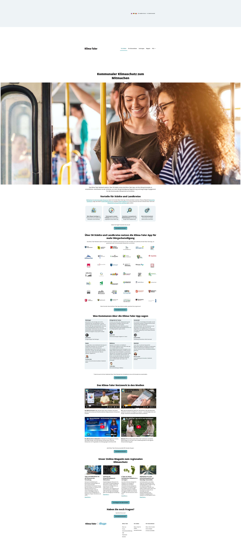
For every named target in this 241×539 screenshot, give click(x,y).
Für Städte (123, 48)
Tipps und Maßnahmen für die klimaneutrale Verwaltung (92, 478)
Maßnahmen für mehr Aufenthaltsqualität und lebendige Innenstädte (146, 478)
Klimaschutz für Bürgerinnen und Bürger (117, 203)
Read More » (88, 497)
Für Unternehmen (132, 48)
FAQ (153, 48)
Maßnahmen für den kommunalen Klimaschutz (97, 200)
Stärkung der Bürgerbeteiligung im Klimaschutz (109, 478)
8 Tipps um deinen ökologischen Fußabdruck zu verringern (129, 478)
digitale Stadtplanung (123, 201)
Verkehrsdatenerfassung (107, 201)
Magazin (148, 48)
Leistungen (141, 48)
